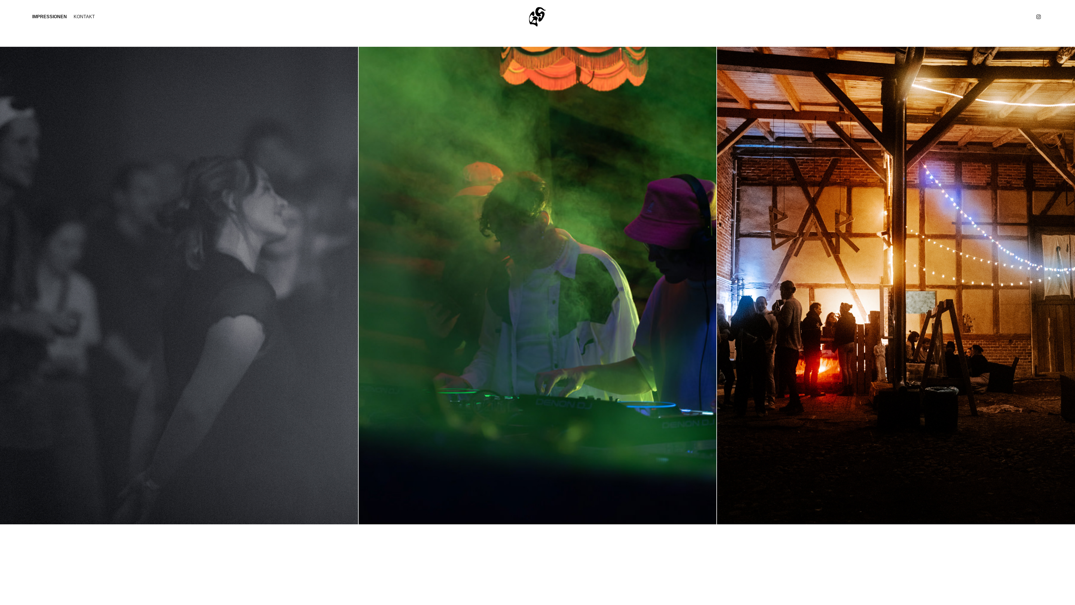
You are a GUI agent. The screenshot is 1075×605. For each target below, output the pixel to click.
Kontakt (84, 16)
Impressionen (49, 16)
